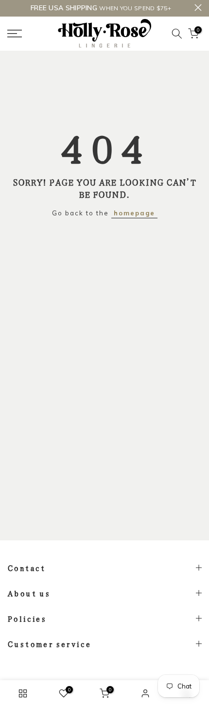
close (198, 7)
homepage (134, 213)
